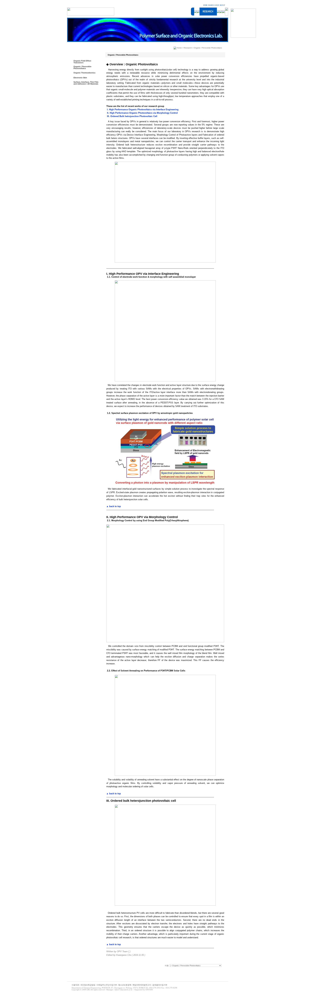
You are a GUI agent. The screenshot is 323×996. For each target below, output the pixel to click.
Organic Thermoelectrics (84, 73)
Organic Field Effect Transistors (82, 62)
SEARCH (210, 5)
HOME (205, 5)
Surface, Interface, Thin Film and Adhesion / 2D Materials (86, 83)
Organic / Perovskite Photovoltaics (82, 67)
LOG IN (216, 5)
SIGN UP (222, 5)
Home (179, 48)
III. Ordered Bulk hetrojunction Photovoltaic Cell (131, 116)
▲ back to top (113, 506)
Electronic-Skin (80, 78)
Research (188, 48)
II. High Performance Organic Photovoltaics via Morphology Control (142, 113)
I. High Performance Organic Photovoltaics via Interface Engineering (142, 109)
